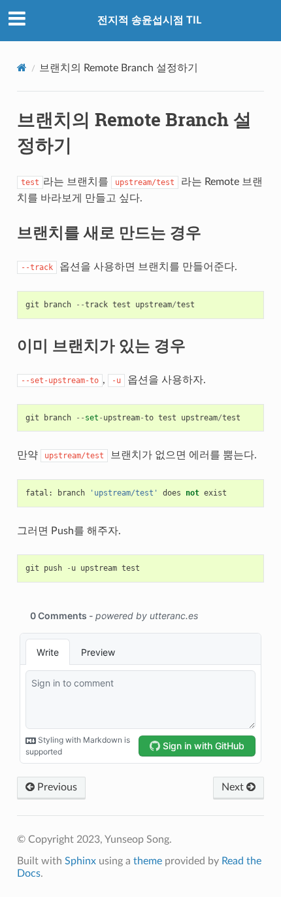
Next (234, 787)
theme (147, 861)
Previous (56, 787)
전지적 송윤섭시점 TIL (149, 20)
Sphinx (80, 861)
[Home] (22, 67)
